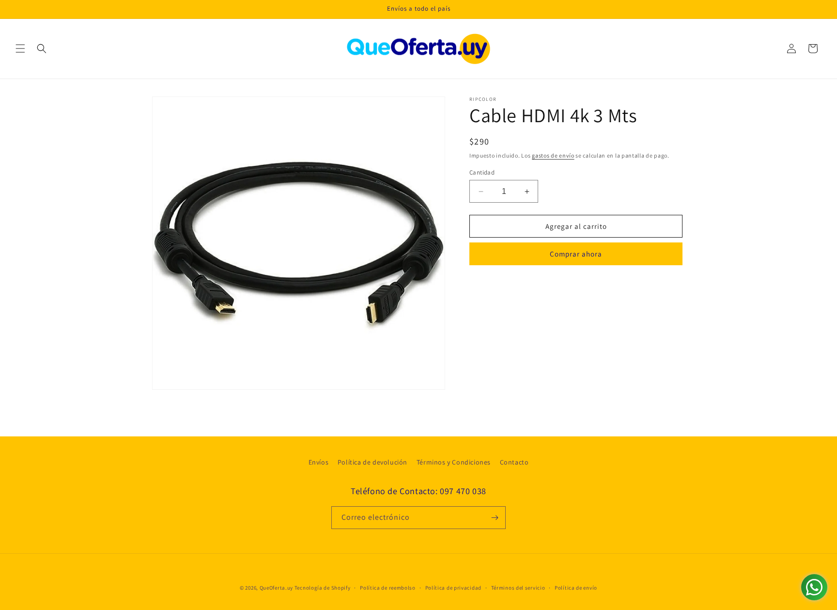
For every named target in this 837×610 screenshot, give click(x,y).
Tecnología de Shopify (322, 587)
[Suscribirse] (494, 517)
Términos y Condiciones (454, 462)
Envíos (319, 462)
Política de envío (576, 587)
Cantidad (482, 172)
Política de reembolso (388, 587)
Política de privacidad (453, 587)
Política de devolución (372, 462)
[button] (20, 48)
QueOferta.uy (276, 587)
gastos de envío (553, 155)
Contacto (514, 462)
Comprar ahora (576, 253)
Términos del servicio (518, 587)
